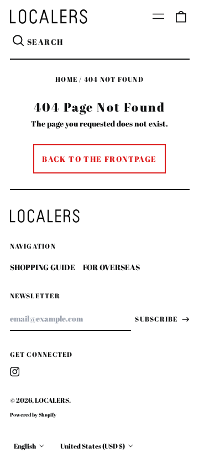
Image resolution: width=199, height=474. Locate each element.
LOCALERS (52, 400)
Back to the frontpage (99, 159)
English (25, 446)
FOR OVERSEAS (111, 267)
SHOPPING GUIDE (42, 267)
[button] (181, 16)
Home (66, 79)
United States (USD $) (93, 446)
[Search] (19, 42)
